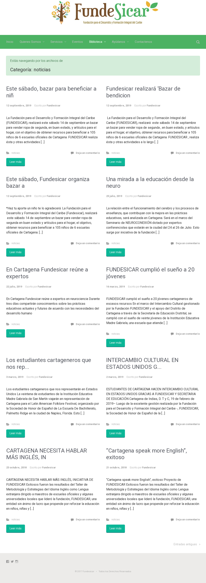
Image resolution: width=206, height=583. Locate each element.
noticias (15, 152)
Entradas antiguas (185, 544)
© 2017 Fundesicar (84, 571)
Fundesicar (54, 105)
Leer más (16, 161)
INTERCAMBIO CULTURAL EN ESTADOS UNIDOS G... (142, 363)
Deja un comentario (88, 152)
